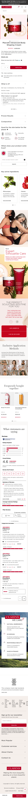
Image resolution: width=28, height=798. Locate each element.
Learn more (4, 692)
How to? (23, 93)
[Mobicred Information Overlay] (21, 60)
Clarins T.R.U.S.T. (13, 154)
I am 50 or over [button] (14, 334)
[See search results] (25, 10)
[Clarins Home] (6, 7)
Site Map (20, 790)
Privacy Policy (20, 788)
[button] (14, 84)
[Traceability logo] (3, 153)
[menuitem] (18, 7)
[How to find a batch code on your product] (25, 160)
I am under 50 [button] (14, 328)
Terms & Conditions (9, 788)
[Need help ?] (25, 789)
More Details (8, 54)
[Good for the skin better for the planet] (7, 129)
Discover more (7, 200)
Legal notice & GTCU (10, 790)
